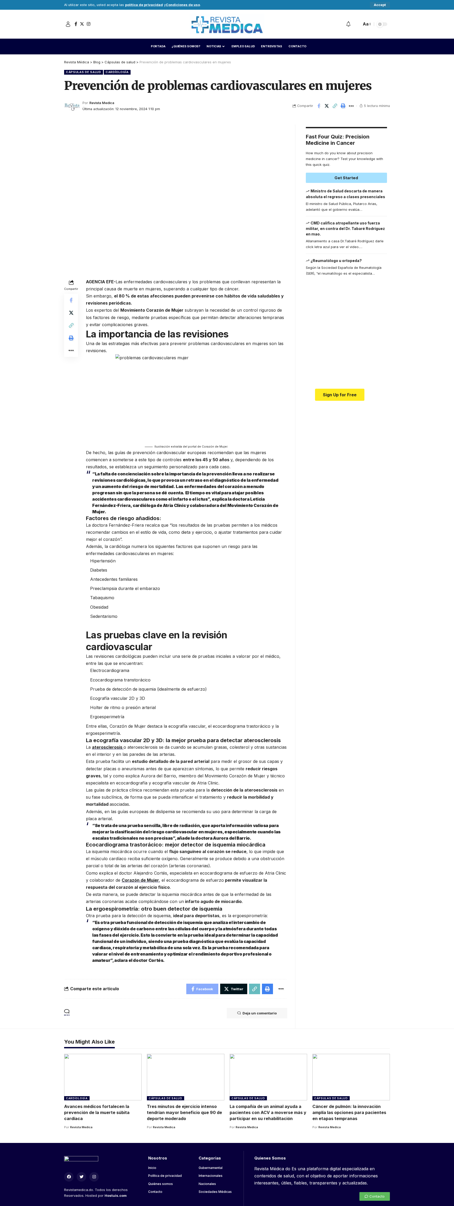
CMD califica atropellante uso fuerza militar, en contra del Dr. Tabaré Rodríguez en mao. (345, 229)
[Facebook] (76, 24)
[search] (356, 24)
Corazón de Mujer (140, 880)
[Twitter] (82, 24)
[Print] (343, 106)
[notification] (348, 24)
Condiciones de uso (183, 5)
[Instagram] (88, 24)
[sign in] (68, 24)
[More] (351, 106)
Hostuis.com (116, 1195)
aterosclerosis (107, 747)
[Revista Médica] (227, 24)
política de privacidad (144, 5)
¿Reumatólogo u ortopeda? (336, 260)
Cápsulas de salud (83, 72)
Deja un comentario (260, 1013)
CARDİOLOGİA (117, 72)
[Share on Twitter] (327, 106)
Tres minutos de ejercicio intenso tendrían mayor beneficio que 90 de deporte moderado (184, 1112)
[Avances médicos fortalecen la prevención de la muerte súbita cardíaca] (103, 1077)
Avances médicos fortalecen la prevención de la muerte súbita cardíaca (97, 1112)
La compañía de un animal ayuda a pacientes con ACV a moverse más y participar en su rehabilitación (268, 1112)
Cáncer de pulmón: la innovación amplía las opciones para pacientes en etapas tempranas (349, 1112)
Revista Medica (101, 103)
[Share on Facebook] (318, 106)
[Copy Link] (335, 106)
